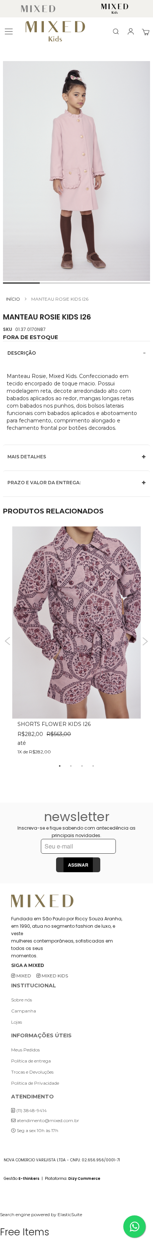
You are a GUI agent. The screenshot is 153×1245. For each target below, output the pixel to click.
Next (145, 641)
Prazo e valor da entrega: (44, 482)
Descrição (21, 353)
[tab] (76, 353)
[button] (21, 283)
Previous (7, 641)
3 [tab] (82, 765)
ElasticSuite (70, 1214)
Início (13, 299)
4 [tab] (93, 765)
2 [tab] (71, 765)
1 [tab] (60, 765)
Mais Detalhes (26, 456)
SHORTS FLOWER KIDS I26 (54, 724)
